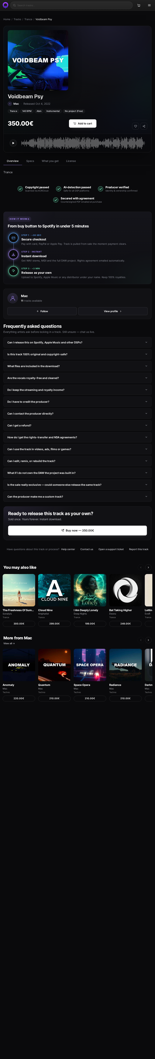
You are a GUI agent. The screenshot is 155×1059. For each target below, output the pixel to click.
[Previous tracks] (141, 567)
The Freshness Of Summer (19, 610)
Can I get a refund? (19, 425)
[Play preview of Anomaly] (19, 665)
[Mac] (12, 298)
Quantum (44, 684)
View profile (111, 311)
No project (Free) (74, 111)
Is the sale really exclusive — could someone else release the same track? (54, 484)
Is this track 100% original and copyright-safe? (37, 354)
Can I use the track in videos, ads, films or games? (39, 449)
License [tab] (71, 160)
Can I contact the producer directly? (30, 413)
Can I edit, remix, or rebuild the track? (31, 461)
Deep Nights (80, 613)
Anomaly (8, 684)
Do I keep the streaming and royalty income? (35, 389)
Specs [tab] (30, 160)
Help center (68, 549)
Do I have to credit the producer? (28, 401)
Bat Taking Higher (120, 610)
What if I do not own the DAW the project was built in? (41, 472)
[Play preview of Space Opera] (90, 665)
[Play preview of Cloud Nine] (54, 590)
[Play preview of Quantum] (54, 665)
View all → (9, 643)
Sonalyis (7, 613)
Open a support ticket (111, 549)
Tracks (17, 19)
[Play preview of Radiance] (125, 665)
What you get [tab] (50, 160)
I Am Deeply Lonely (86, 610)
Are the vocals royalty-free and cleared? (33, 378)
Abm (39, 111)
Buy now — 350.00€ (80, 530)
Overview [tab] (13, 160)
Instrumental (53, 111)
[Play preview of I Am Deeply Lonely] (90, 590)
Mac (24, 296)
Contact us (86, 549)
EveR (147, 613)
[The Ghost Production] (5, 5)
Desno (112, 613)
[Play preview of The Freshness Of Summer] (19, 590)
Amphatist (43, 613)
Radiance (115, 684)
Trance (28, 19)
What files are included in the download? (33, 366)
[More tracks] (148, 567)
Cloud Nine (45, 610)
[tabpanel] (77, 172)
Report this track (138, 549)
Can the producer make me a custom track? (35, 496)
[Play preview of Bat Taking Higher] (125, 590)
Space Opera (82, 684)
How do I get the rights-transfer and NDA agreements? (42, 437)
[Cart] (138, 5)
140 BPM (27, 111)
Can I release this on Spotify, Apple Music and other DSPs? (44, 342)
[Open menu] (149, 5)
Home (6, 19)
